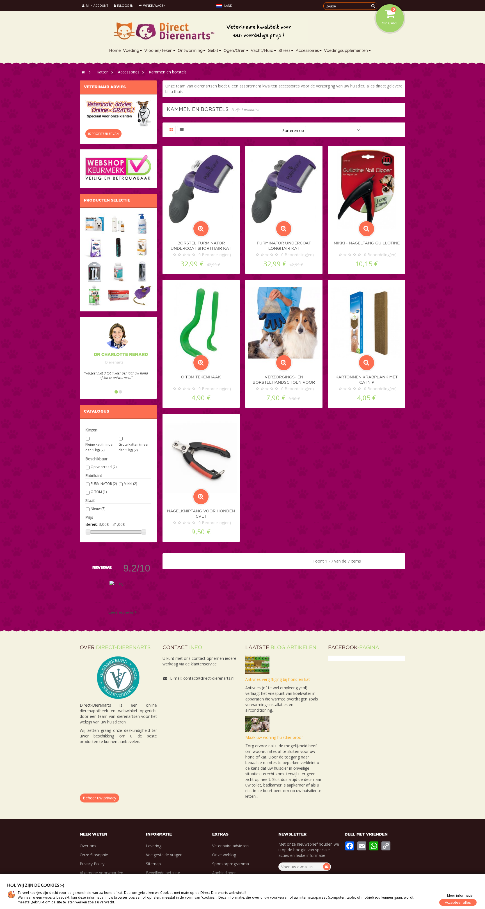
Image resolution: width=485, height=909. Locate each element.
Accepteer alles (458, 902)
